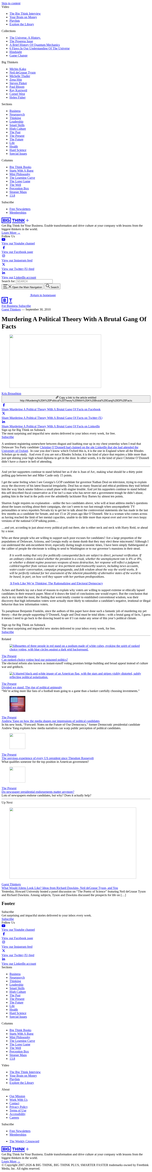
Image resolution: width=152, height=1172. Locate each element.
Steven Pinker (18, 83)
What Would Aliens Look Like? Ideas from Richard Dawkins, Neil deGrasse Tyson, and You (60, 888)
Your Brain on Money (23, 17)
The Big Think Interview (25, 13)
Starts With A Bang (21, 170)
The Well (15, 184)
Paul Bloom (17, 86)
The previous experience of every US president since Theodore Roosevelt (48, 758)
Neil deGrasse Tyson (23, 72)
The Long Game (20, 181)
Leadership (16, 121)
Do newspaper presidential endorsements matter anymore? (38, 791)
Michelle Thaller (20, 76)
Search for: (8, 281)
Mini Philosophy (20, 174)
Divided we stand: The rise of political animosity (32, 687)
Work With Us (19, 1099)
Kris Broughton (11, 393)
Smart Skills (17, 125)
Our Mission (17, 1096)
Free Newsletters (20, 209)
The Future (16, 139)
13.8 (12, 195)
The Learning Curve (22, 177)
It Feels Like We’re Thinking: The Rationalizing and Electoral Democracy (56, 583)
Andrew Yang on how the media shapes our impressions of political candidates (51, 721)
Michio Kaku (18, 69)
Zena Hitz (16, 79)
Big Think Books (20, 167)
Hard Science (18, 150)
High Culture (18, 128)
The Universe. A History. (25, 37)
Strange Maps (18, 192)
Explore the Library (22, 24)
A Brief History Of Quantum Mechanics (35, 44)
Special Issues (18, 153)
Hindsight (16, 52)
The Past (15, 132)
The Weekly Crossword (24, 1141)
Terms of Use (18, 1110)
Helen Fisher (18, 97)
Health (14, 146)
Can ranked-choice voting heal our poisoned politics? (35, 659)
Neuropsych (17, 114)
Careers (14, 1117)
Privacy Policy (19, 1107)
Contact (14, 1103)
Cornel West (17, 94)
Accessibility (18, 1114)
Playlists (15, 20)
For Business (10, 306)
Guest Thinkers (11, 309)
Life (12, 143)
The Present (17, 135)
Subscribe (25, 306)
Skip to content (11, 3)
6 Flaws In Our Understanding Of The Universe (40, 48)
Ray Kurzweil (18, 90)
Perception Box (19, 188)
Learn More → (11, 232)
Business (15, 111)
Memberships (18, 212)
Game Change (19, 55)
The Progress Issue (21, 41)
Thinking (15, 118)
